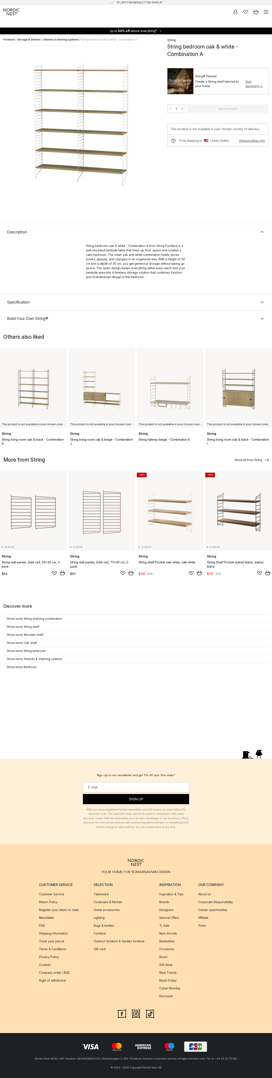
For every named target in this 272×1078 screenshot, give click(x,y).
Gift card (100, 949)
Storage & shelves (29, 39)
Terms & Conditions (52, 949)
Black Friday (168, 980)
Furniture (9, 39)
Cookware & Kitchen (108, 902)
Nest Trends (168, 972)
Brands (164, 902)
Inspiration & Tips (171, 894)
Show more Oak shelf (22, 643)
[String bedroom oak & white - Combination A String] (81, 126)
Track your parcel (51, 941)
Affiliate (203, 917)
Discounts (166, 996)
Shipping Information (53, 933)
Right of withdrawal (52, 980)
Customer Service (51, 894)
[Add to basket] (62, 572)
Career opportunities (212, 909)
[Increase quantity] (182, 108)
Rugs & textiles (104, 925)
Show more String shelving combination (34, 618)
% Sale (164, 925)
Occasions (166, 949)
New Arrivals (168, 933)
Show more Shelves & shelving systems (34, 659)
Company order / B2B (54, 972)
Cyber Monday (169, 988)
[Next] (154, 126)
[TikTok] (150, 1013)
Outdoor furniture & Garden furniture (119, 941)
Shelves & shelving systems (61, 39)
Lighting (99, 917)
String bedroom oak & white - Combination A (109, 39)
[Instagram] (136, 1013)
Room (163, 956)
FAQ (42, 925)
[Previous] (7, 126)
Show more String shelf (23, 626)
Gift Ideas (166, 964)
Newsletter (46, 917)
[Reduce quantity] (170, 108)
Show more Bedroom (22, 667)
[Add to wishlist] (54, 573)
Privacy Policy (49, 956)
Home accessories (107, 909)
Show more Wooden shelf (25, 634)
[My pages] (235, 12)
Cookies (45, 964)
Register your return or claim (59, 909)
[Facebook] (122, 1013)
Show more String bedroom (26, 651)
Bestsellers (167, 941)
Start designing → (254, 84)
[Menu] (266, 12)
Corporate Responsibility (215, 902)
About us (204, 894)
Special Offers (169, 917)
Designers (166, 909)
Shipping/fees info (252, 140)
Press (202, 925)
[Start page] (11, 11)
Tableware (101, 894)
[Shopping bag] (256, 12)
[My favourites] (246, 12)
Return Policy (48, 902)
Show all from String (248, 460)
